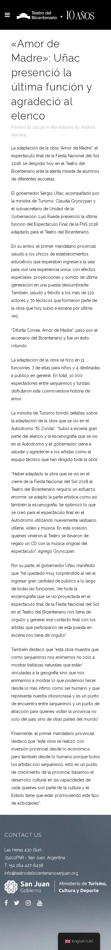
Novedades (62, 127)
